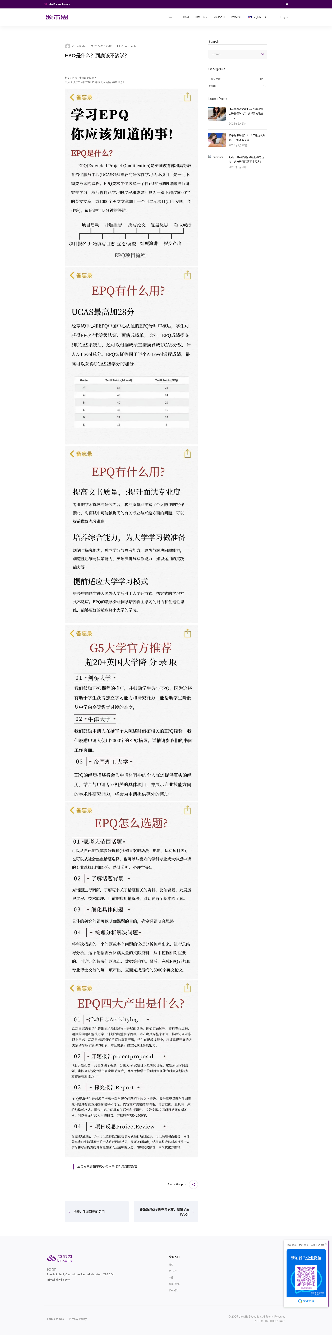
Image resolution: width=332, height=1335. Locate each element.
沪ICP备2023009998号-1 (269, 1321)
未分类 (237, 86)
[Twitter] (46, 1287)
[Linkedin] (69, 1287)
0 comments (128, 46)
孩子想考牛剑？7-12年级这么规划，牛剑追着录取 (247, 138)
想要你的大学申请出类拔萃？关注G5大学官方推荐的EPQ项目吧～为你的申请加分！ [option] (95, 80)
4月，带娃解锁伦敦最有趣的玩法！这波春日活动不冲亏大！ (246, 159)
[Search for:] (237, 54)
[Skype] (58, 1287)
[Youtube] (63, 1287)
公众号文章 (237, 79)
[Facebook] (52, 1287)
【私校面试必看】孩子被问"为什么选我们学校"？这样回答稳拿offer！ (247, 113)
